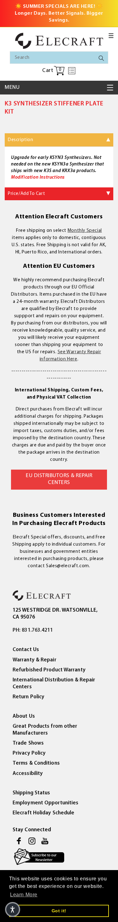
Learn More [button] (23, 894)
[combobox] (59, 57)
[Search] (101, 58)
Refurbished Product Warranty (49, 670)
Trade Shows (28, 743)
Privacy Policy (29, 753)
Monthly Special (85, 230)
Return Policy (28, 697)
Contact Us (26, 649)
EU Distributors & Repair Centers (59, 479)
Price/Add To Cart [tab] (26, 193)
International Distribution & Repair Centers (54, 683)
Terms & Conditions (36, 763)
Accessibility (28, 773)
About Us (24, 716)
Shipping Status (31, 793)
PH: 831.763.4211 (33, 630)
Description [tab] (20, 140)
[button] (111, 36)
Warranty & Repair (34, 660)
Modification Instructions (38, 177)
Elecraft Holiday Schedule (44, 813)
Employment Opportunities (45, 803)
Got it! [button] (59, 910)
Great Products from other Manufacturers (45, 730)
